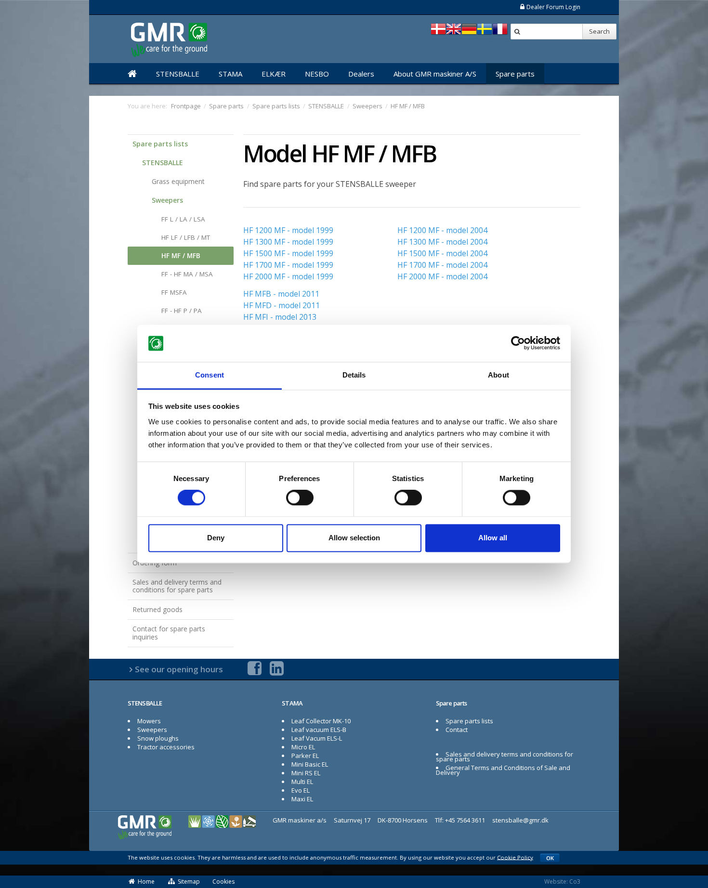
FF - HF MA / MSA (187, 274)
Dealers (361, 73)
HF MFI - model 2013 (279, 317)
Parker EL (305, 755)
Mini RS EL (305, 773)
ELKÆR (274, 73)
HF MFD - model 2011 (281, 305)
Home (146, 881)
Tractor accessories (166, 747)
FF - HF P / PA (181, 310)
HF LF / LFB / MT (185, 237)
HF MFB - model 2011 (281, 293)
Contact (457, 729)
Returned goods (157, 609)
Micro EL (303, 747)
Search (599, 31)
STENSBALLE (177, 73)
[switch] (300, 498)
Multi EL (302, 781)
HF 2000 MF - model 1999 (288, 276)
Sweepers (167, 200)
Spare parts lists (160, 143)
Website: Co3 (562, 881)
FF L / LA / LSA (183, 219)
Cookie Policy (515, 857)
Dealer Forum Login (553, 7)
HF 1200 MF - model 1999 (288, 230)
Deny (215, 538)
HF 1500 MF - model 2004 (442, 253)
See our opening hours (179, 669)
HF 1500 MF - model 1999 (288, 253)
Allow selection (354, 538)
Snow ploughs (158, 738)
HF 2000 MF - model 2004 (442, 276)
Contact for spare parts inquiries (168, 632)
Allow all (492, 538)
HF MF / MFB (180, 255)
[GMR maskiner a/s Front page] (132, 73)
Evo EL (300, 790)
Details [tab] (354, 375)
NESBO (317, 73)
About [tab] (498, 375)
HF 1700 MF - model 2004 (442, 265)
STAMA (230, 73)
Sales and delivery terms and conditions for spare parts (177, 586)
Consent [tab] (209, 375)
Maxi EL (302, 799)
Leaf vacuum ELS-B (318, 729)
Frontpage (186, 106)
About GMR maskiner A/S (434, 73)
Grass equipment (178, 181)
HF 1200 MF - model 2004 (442, 230)
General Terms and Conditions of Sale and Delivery (503, 770)
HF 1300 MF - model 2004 (442, 241)
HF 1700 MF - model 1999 (288, 265)
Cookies (223, 881)
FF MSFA (174, 292)
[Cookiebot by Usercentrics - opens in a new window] (518, 343)
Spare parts (515, 73)
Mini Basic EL (309, 764)
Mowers (149, 721)
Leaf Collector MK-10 (321, 721)
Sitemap (189, 881)
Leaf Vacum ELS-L (316, 738)
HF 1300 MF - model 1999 (288, 241)
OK (550, 858)
